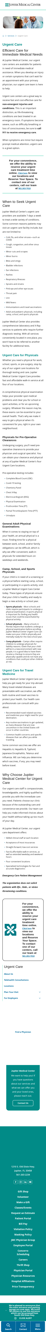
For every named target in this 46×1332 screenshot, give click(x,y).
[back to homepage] (3, 36)
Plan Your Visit (11, 992)
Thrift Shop (23, 1265)
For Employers (11, 998)
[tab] (39, 992)
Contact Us (23, 1103)
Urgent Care (13, 967)
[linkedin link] (25, 1182)
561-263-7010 (24, 188)
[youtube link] (30, 1182)
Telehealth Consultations (16, 980)
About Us (8, 974)
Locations (9, 986)
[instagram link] (21, 1182)
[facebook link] (16, 1182)
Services (11, 36)
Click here (22, 173)
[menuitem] (23, 973)
